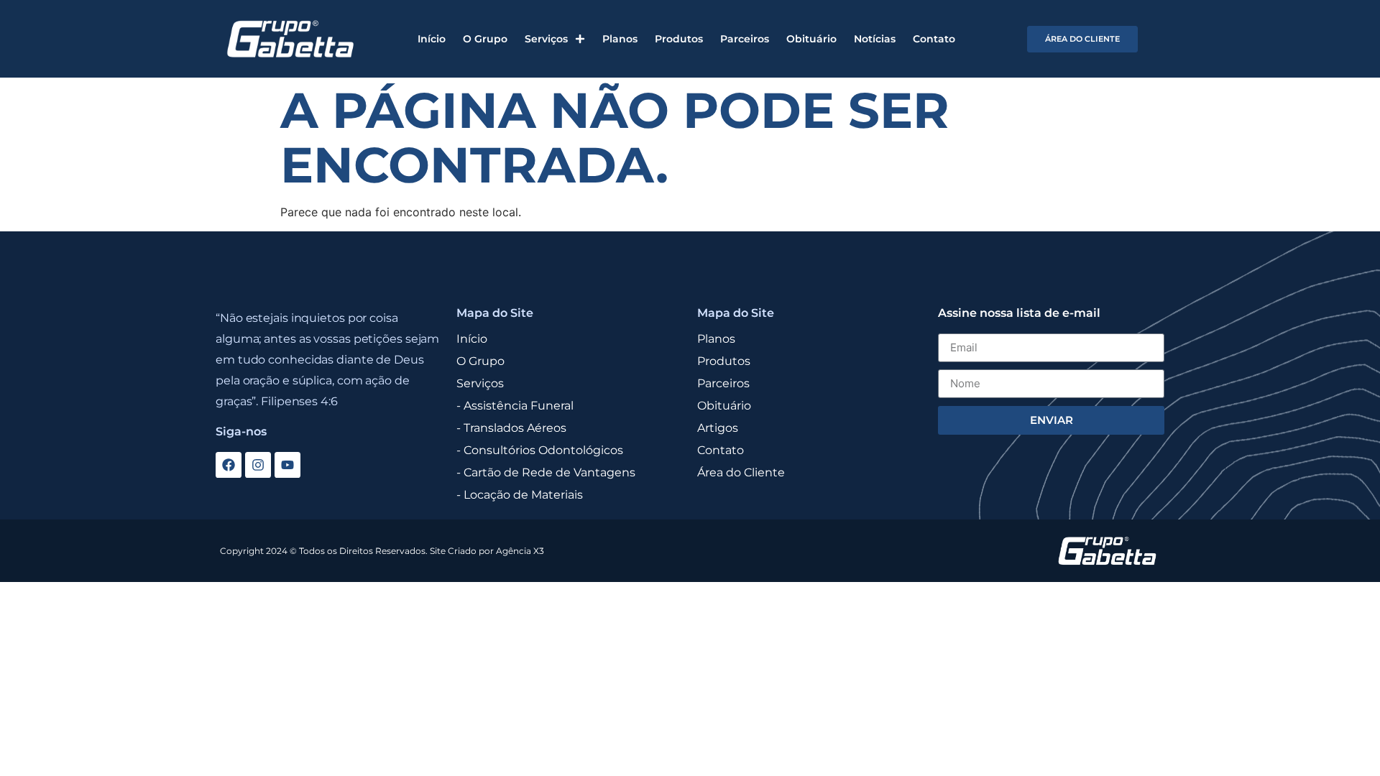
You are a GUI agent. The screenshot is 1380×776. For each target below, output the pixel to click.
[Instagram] (258, 465)
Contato (934, 38)
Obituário (811, 38)
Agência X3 (520, 550)
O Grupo (485, 38)
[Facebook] (229, 465)
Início (432, 38)
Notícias (875, 38)
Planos (620, 38)
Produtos (679, 38)
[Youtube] (287, 465)
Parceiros (744, 38)
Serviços (546, 38)
